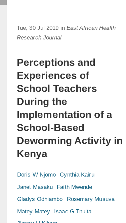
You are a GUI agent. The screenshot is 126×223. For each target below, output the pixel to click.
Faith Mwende (74, 187)
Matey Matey (33, 211)
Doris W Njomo (36, 175)
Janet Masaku (35, 187)
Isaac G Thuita (72, 211)
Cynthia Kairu (77, 175)
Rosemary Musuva (91, 199)
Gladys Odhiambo (40, 199)
